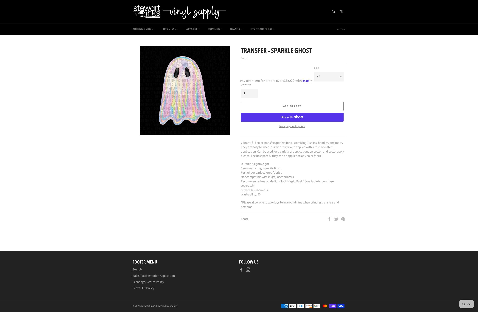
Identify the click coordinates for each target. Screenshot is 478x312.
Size (316, 68)
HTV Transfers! (261, 29)
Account (341, 29)
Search (137, 269)
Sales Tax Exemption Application (154, 276)
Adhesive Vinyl (143, 29)
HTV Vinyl (170, 29)
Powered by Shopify (166, 306)
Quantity (246, 84)
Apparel (192, 29)
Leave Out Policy (143, 288)
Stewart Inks (148, 306)
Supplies (214, 29)
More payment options (292, 126)
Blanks (235, 29)
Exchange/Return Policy (148, 282)
